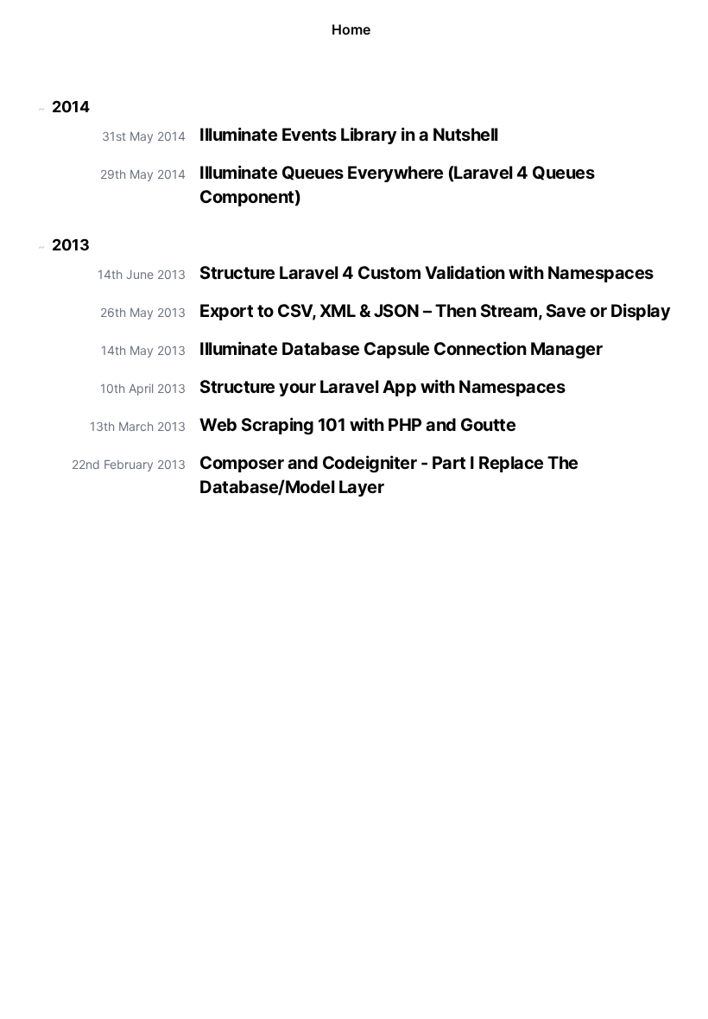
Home (351, 29)
